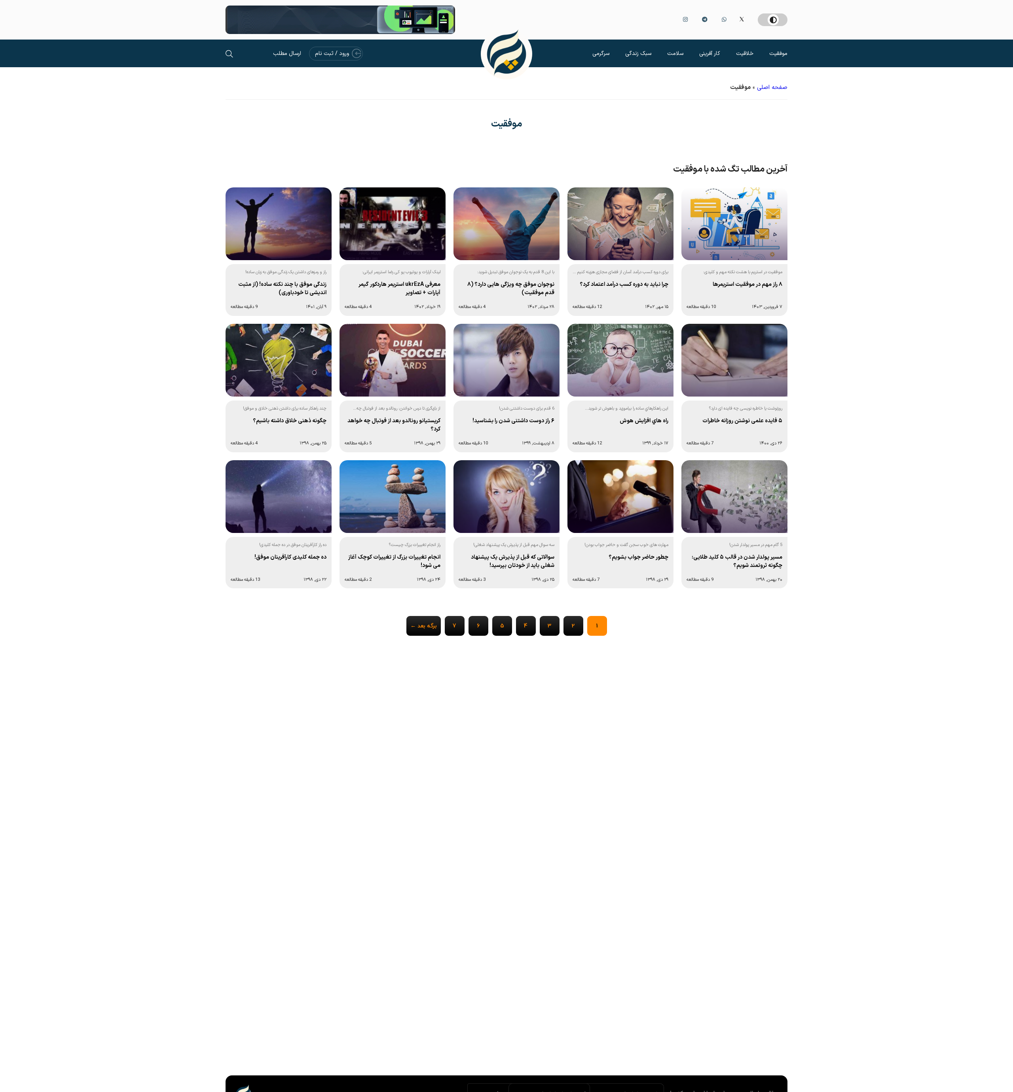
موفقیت (778, 53)
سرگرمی (600, 53)
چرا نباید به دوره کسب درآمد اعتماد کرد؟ (624, 284)
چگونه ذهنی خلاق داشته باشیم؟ (289, 421)
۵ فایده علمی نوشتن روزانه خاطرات (742, 421)
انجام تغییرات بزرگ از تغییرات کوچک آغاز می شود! (394, 561)
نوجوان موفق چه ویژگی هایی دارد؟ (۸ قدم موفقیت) (510, 288)
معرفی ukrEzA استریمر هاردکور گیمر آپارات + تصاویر (399, 288)
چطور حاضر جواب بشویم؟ (638, 557)
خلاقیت (744, 53)
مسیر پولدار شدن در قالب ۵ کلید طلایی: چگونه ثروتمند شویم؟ (737, 561)
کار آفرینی (709, 53)
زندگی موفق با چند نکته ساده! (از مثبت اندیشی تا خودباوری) (282, 288)
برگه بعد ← (423, 626)
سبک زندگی (638, 53)
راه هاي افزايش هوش (644, 421)
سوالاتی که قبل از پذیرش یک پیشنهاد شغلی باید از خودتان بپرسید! (512, 561)
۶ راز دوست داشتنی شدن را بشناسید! (513, 421)
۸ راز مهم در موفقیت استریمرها (747, 284)
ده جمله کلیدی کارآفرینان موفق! (290, 557)
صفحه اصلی (772, 87)
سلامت (675, 53)
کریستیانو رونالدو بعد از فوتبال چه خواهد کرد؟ (393, 425)
